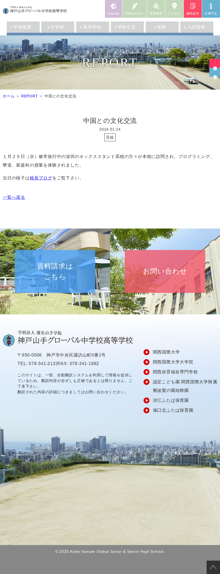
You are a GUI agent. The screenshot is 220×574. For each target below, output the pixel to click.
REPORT (29, 96)
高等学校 (92, 27)
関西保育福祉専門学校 (175, 372)
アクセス (174, 13)
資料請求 (192, 13)
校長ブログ (41, 178)
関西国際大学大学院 (173, 362)
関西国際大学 (166, 352)
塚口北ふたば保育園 (173, 410)
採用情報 (156, 13)
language (113, 13)
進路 (161, 27)
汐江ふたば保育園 (171, 400)
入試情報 (196, 27)
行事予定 (211, 13)
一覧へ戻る (14, 197)
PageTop (213, 567)
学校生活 (127, 27)
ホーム (8, 96)
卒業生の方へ (134, 13)
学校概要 (22, 27)
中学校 (57, 27)
